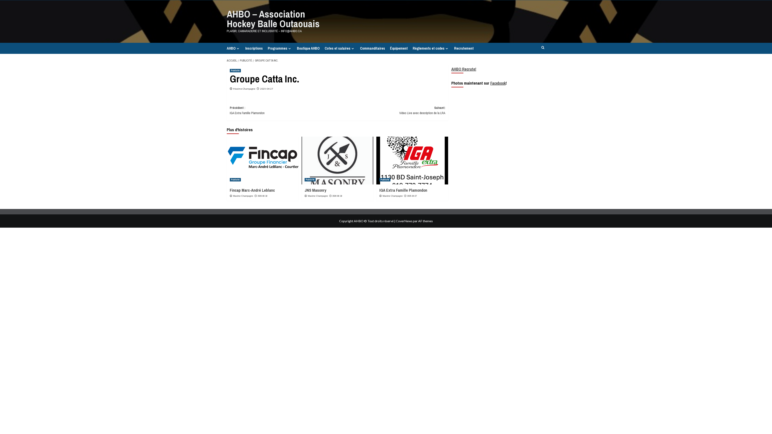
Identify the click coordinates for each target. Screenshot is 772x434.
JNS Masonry (315, 190)
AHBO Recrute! (463, 69)
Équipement (399, 48)
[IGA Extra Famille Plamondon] (412, 160)
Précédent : (247, 110)
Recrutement (464, 48)
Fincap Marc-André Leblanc (252, 190)
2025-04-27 (266, 88)
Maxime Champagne (244, 88)
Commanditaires (372, 48)
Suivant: (422, 110)
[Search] (542, 47)
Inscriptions (254, 48)
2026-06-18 (262, 195)
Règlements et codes (429, 48)
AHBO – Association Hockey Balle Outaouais (273, 18)
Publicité (235, 70)
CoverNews (404, 221)
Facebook (498, 83)
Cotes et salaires (337, 48)
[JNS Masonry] (337, 160)
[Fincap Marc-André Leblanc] (263, 160)
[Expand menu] (238, 48)
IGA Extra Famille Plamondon (403, 190)
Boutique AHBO (308, 48)
